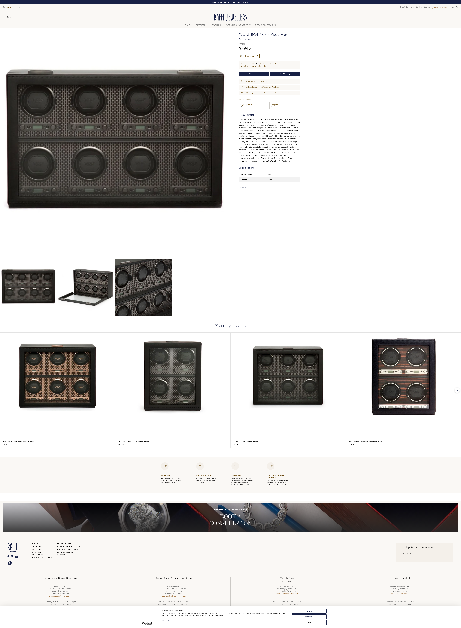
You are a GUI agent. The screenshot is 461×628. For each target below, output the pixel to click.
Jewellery (37, 547)
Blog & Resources (407, 7)
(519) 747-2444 (403, 591)
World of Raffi (64, 544)
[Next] (457, 390)
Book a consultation (441, 7)
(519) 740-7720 (290, 591)
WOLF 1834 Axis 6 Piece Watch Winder (18, 442)
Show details (166, 621)
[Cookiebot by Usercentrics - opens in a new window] (147, 623)
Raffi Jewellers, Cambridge (270, 87)
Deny (309, 622)
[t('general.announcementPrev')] (2, 2)
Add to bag (285, 74)
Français (17, 7)
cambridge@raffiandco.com (287, 594)
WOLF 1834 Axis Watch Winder (245, 442)
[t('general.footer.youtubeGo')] (16, 557)
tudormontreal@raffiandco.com (173, 596)
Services (419, 7)
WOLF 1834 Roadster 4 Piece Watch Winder (366, 442)
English (9, 7)
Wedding (36, 549)
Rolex (35, 544)
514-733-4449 (176, 594)
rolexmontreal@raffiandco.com (60, 596)
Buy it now (253, 74)
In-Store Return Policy (68, 547)
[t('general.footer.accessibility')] (10, 563)
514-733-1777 (63, 594)
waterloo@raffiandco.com (400, 594)
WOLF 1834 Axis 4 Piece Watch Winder (133, 442)
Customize (308, 617)
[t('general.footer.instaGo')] (12, 556)
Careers (61, 555)
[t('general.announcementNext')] (459, 2)
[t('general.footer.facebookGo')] (8, 556)
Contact (427, 7)
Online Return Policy (67, 549)
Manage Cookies (65, 552)
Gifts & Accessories (42, 558)
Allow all (309, 611)
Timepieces (37, 555)
